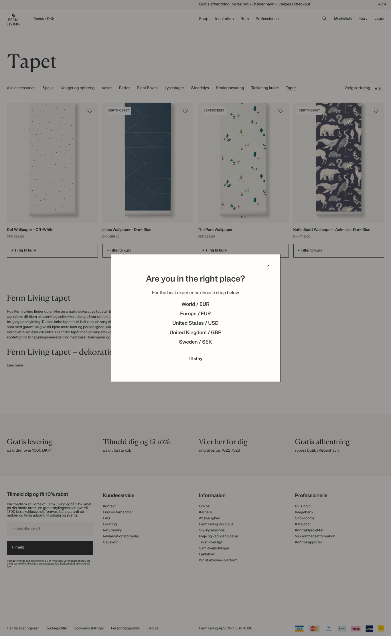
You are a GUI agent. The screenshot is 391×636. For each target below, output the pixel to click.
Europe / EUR (195, 314)
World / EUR (195, 304)
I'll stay (196, 359)
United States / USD (195, 323)
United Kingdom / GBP (195, 333)
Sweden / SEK (195, 342)
